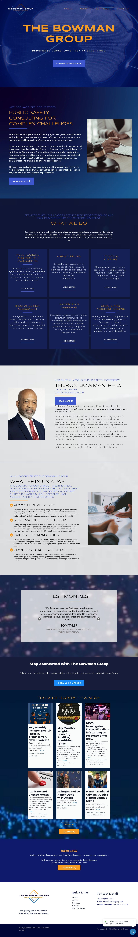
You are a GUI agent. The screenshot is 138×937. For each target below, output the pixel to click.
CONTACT (123, 9)
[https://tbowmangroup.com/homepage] (20, 9)
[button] (40, 735)
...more (41, 751)
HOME (68, 9)
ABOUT (84, 9)
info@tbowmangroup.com (113, 902)
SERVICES (103, 9)
